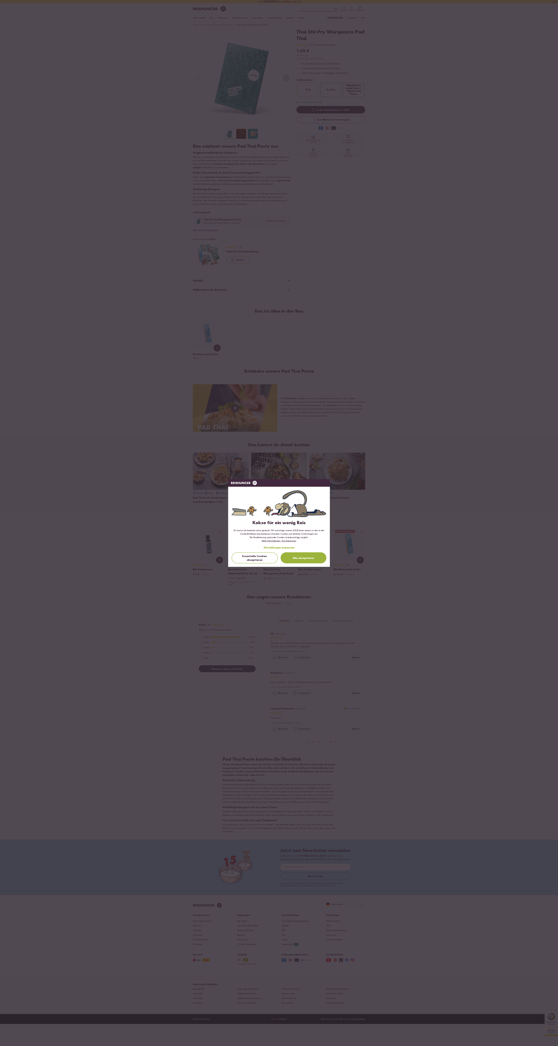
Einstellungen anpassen (279, 547)
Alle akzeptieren (303, 558)
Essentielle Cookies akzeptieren (254, 558)
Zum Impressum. (288, 541)
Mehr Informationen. (271, 541)
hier (298, 537)
